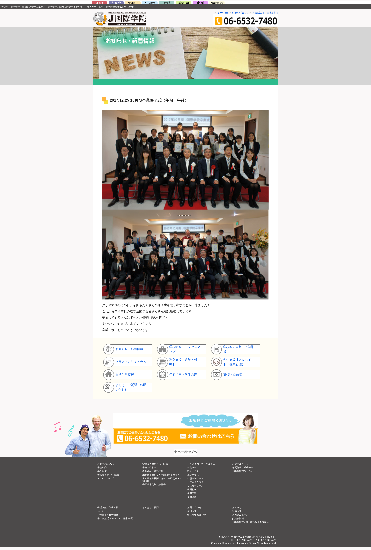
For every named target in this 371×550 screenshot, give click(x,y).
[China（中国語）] (133, 3)
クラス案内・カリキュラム (201, 463)
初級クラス (193, 467)
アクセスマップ (105, 478)
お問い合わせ (240, 12)
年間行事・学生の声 (242, 467)
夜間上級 (192, 497)
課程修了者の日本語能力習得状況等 (161, 474)
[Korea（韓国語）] (166, 3)
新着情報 (237, 511)
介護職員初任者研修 (107, 514)
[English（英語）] (116, 3)
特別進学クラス (195, 478)
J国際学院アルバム (242, 471)
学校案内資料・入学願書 (155, 463)
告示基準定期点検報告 (154, 484)
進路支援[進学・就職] (108, 474)
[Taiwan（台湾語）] (150, 3)
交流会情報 (238, 518)
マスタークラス (195, 486)
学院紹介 (102, 467)
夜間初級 (192, 489)
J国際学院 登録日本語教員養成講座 (250, 522)
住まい (100, 511)
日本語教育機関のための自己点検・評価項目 (162, 479)
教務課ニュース (240, 514)
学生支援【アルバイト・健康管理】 (115, 518)
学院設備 (102, 471)
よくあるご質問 (150, 507)
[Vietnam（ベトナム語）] (183, 3)
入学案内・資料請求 (265, 12)
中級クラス (193, 471)
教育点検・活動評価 (152, 471)
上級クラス (193, 474)
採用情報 (222, 12)
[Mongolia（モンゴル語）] (217, 3)
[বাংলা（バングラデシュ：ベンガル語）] (200, 3)
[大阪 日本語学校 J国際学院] (99, 3)
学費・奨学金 (149, 467)
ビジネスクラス (195, 482)
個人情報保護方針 (196, 514)
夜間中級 (192, 493)
